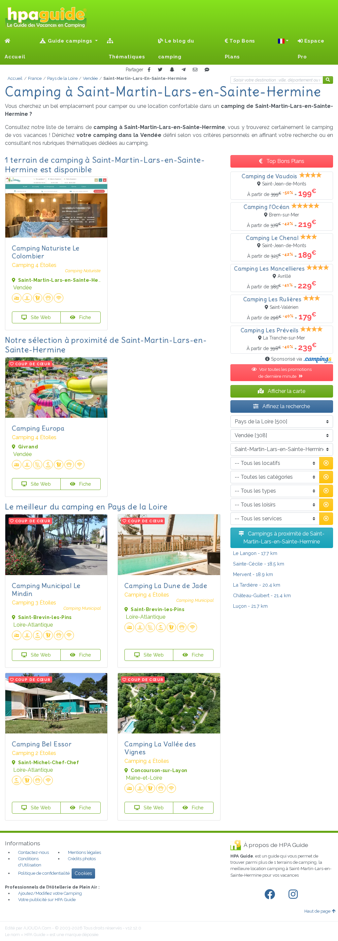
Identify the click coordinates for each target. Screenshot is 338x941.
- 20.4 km (256, 585)
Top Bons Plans (240, 49)
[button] (283, 41)
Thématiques (126, 57)
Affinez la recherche (285, 406)
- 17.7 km (255, 553)
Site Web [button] (40, 317)
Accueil (15, 57)
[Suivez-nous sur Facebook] (271, 894)
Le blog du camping (176, 49)
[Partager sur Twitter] (160, 70)
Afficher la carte (285, 391)
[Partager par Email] (195, 70)
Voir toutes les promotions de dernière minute (285, 372)
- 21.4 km (262, 595)
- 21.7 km (250, 606)
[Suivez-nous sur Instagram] (294, 894)
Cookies (83, 873)
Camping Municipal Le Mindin (46, 589)
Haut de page (317, 911)
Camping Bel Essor (41, 744)
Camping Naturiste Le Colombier (46, 252)
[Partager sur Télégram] (183, 70)
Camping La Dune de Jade (165, 585)
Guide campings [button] (70, 41)
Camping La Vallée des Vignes (160, 748)
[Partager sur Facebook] (149, 70)
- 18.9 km (253, 574)
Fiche (84, 317)
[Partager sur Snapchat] (172, 70)
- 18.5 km (258, 564)
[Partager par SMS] (207, 70)
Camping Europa (38, 428)
